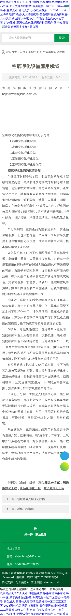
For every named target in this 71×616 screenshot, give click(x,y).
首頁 (22, 52)
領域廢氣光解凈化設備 (31, 499)
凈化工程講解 (25, 508)
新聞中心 (33, 52)
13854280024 (64, 455)
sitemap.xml (51, 582)
